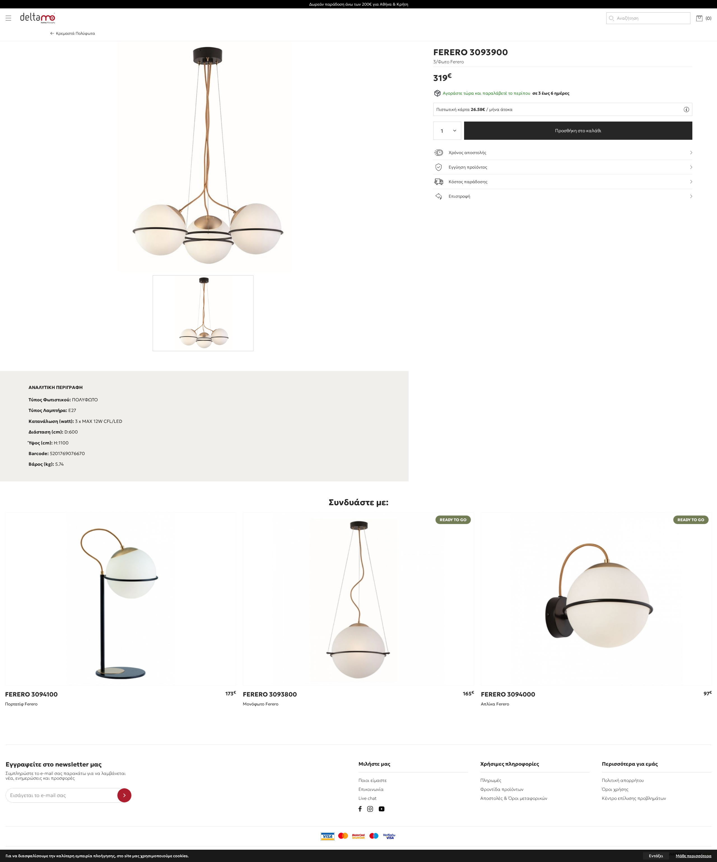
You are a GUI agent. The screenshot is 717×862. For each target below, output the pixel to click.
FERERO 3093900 (470, 52)
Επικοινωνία (371, 789)
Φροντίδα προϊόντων (501, 789)
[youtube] (382, 809)
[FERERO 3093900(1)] (204, 156)
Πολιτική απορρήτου (623, 780)
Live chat (367, 798)
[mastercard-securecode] (358, 836)
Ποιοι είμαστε (372, 780)
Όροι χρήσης (615, 789)
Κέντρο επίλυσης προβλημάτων (634, 798)
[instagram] (370, 809)
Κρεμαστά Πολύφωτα (75, 33)
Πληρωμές (490, 780)
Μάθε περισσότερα (693, 855)
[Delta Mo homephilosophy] (37, 18)
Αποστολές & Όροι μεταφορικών (513, 798)
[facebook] (360, 809)
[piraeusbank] (389, 836)
